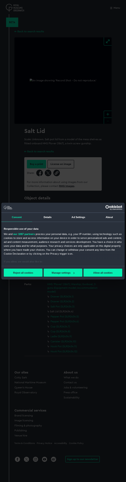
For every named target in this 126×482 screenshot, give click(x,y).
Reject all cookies (23, 272)
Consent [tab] (17, 217)
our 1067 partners (24, 233)
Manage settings (61, 272)
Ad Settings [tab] (78, 217)
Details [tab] (48, 217)
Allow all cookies (103, 272)
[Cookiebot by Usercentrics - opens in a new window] (108, 207)
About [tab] (109, 217)
